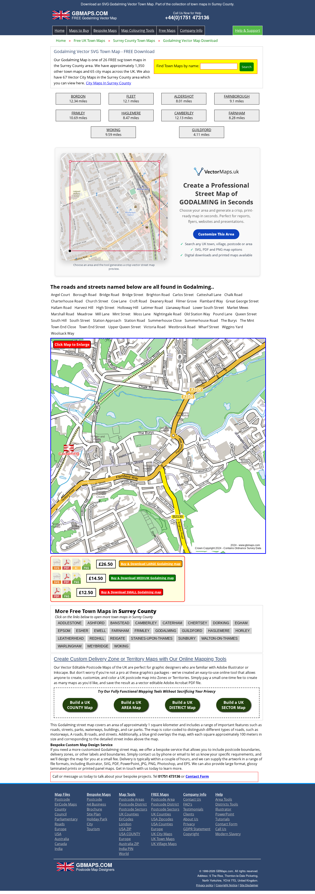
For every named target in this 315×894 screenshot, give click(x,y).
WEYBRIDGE (97, 646)
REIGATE (117, 638)
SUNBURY (187, 638)
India (59, 849)
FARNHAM (237, 113)
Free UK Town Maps (89, 40)
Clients (188, 814)
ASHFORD (96, 623)
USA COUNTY (129, 834)
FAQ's (187, 804)
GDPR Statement (196, 829)
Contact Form (197, 776)
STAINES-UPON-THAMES (151, 638)
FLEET (131, 96)
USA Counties (162, 824)
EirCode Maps (66, 804)
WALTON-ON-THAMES (219, 638)
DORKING (221, 623)
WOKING (113, 129)
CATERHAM (172, 623)
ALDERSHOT (184, 96)
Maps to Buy (79, 30)
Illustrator (223, 809)
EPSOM (64, 631)
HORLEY (243, 631)
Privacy (189, 824)
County (60, 809)
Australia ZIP (129, 844)
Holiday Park (97, 819)
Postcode (62, 799)
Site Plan (94, 814)
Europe (60, 829)
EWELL (100, 631)
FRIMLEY (78, 113)
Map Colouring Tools (137, 30)
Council (61, 814)
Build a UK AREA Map (131, 705)
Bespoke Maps (105, 30)
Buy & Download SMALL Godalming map (131, 592)
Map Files (62, 794)
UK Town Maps (163, 839)
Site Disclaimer (249, 885)
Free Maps (167, 30)
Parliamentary (66, 819)
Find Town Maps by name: (177, 65)
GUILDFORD (201, 129)
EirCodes (126, 819)
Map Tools (127, 794)
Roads (60, 824)
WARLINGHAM (69, 646)
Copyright (191, 834)
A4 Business (96, 804)
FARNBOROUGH (237, 96)
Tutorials (222, 819)
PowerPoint (224, 814)
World (124, 854)
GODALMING (165, 631)
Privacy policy (204, 885)
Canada (61, 844)
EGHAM (241, 623)
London (125, 824)
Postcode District (133, 804)
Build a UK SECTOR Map (233, 705)
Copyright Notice (226, 885)
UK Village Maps (164, 844)
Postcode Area (163, 799)
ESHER (82, 631)
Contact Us (192, 799)
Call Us (220, 829)
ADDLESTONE (70, 623)
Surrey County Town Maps (134, 40)
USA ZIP (125, 829)
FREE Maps (160, 794)
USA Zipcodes (162, 819)
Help (219, 794)
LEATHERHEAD (71, 638)
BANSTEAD (119, 623)
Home (59, 30)
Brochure (94, 809)
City (90, 824)
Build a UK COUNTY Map (80, 705)
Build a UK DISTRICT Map (182, 705)
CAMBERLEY (184, 113)
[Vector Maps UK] (216, 172)
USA (58, 834)
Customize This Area (216, 234)
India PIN (126, 849)
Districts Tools (226, 804)
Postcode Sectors (133, 809)
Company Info (191, 30)
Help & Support (247, 30)
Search (247, 67)
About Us (190, 819)
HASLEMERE (131, 113)
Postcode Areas (131, 799)
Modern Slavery (228, 834)
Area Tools (223, 799)
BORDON (78, 96)
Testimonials (193, 809)
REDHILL (97, 638)
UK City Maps (161, 834)
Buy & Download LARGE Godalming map (150, 564)
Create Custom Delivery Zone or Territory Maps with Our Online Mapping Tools (140, 659)
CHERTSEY (197, 623)
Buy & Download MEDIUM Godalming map (142, 578)
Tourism (93, 829)
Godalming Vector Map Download (190, 40)
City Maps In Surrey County (108, 82)
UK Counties (129, 814)
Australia (62, 839)
